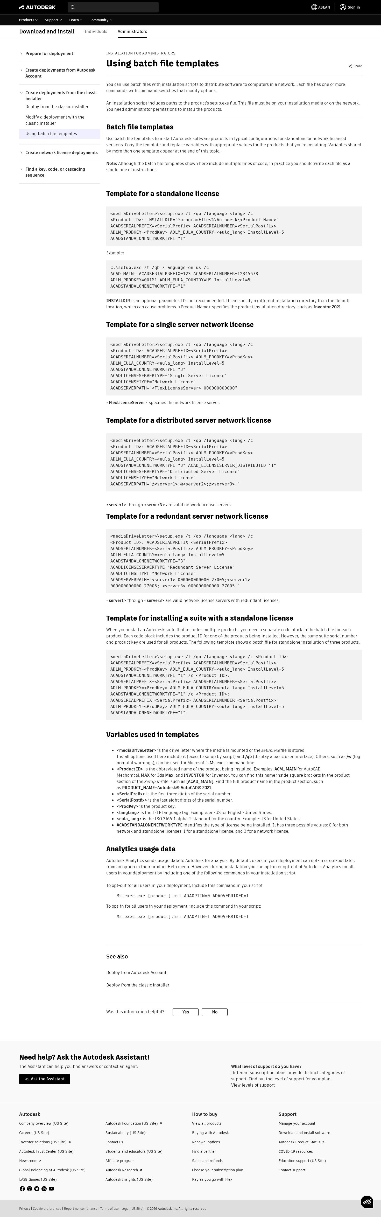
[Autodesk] (37, 7)
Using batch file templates (51, 134)
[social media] (36, 1189)
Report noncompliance (80, 1208)
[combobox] (113, 7)
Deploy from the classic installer (56, 107)
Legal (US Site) (133, 1208)
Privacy (24, 1208)
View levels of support (253, 1085)
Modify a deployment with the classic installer (54, 120)
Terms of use (109, 1208)
